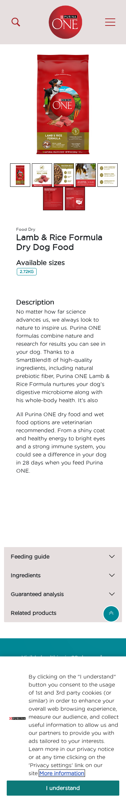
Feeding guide (30, 556)
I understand (63, 788)
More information (61, 773)
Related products (33, 613)
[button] (110, 22)
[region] (63, 728)
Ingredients (26, 575)
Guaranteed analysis (37, 594)
